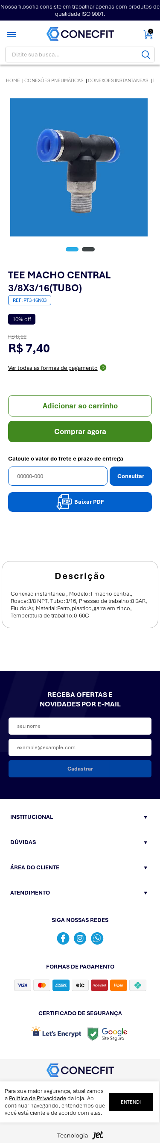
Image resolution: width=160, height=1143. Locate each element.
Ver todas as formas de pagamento (53, 368)
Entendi (131, 1102)
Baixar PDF (89, 501)
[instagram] (80, 938)
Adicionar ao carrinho (80, 406)
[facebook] (63, 938)
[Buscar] (145, 54)
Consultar (130, 476)
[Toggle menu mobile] (12, 34)
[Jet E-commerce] (80, 1138)
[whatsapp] (97, 938)
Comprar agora (80, 431)
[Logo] (80, 34)
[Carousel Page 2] (88, 249)
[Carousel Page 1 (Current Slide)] (72, 249)
